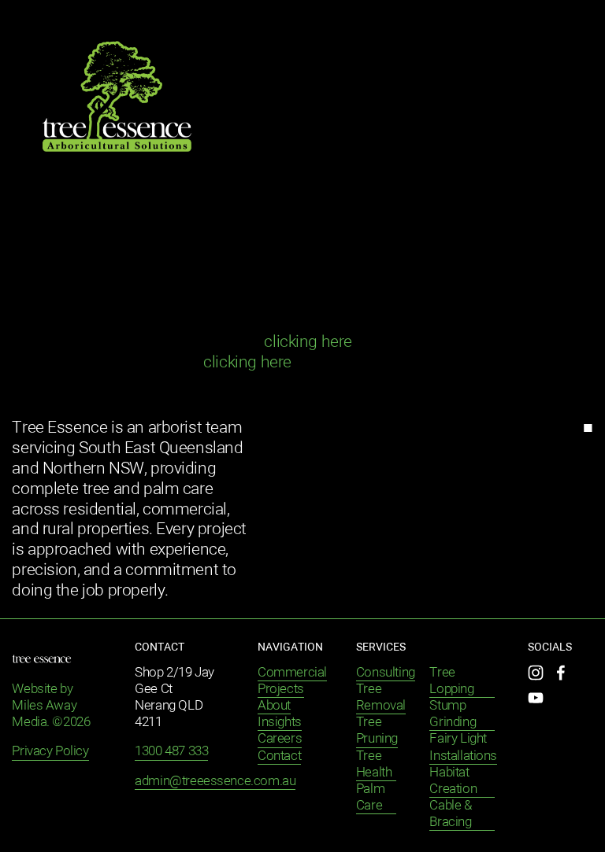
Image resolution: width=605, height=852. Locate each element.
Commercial (292, 673)
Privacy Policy (50, 751)
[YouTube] (536, 698)
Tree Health (374, 765)
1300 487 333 (171, 751)
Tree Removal (381, 698)
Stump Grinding (452, 714)
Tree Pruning (377, 731)
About (274, 706)
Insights (280, 722)
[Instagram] (536, 672)
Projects (281, 689)
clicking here (308, 342)
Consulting (385, 673)
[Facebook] (561, 672)
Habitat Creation (453, 781)
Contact (279, 756)
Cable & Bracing (450, 814)
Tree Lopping (451, 681)
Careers (280, 739)
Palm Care (370, 798)
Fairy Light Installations (463, 747)
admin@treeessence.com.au (215, 781)
